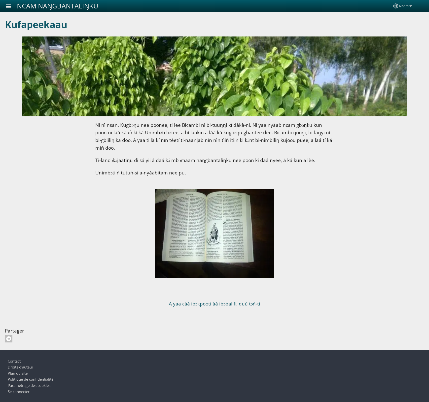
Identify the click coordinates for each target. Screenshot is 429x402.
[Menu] (11, 6)
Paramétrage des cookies (29, 385)
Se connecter (19, 391)
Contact (14, 361)
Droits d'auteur (20, 367)
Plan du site (18, 373)
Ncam (404, 5)
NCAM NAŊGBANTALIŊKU (57, 5)
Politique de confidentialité (30, 379)
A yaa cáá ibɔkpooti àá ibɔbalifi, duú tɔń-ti (214, 303)
